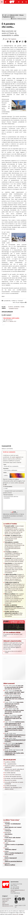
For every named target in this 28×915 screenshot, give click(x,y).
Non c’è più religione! (19, 302)
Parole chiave (5, 899)
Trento (22, 306)
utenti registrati (16, 457)
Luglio (14, 844)
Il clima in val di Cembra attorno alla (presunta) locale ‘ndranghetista (13, 538)
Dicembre (8, 829)
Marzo (13, 860)
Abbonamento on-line (7, 905)
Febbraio (12, 823)
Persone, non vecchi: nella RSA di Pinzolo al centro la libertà (14, 770)
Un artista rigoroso (10, 772)
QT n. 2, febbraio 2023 (11, 15)
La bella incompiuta (10, 785)
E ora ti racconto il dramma (13, 774)
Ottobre (12, 836)
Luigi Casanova (8, 319)
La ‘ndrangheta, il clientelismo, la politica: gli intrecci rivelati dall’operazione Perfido (13, 554)
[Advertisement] (14, 384)
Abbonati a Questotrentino (12, 641)
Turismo (10, 306)
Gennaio (13, 826)
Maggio (14, 853)
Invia (14, 512)
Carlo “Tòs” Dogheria (10, 39)
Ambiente (16, 306)
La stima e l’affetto (10, 762)
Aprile (11, 857)
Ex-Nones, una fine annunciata (13, 778)
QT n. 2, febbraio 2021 (10, 321)
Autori (3, 902)
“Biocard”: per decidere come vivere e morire (13, 788)
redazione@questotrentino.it (18, 890)
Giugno (11, 848)
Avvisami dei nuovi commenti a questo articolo (13, 491)
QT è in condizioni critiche (11, 632)
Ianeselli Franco (13, 308)
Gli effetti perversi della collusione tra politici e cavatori (15, 607)
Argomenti (4, 901)
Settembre (10, 840)
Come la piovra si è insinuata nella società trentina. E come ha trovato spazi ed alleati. (14, 560)
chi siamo (13, 891)
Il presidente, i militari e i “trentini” (13, 300)
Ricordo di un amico (10, 780)
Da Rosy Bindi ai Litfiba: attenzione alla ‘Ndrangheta (13, 614)
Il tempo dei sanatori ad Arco (13, 776)
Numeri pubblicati (6, 898)
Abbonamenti (5, 904)
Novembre (8, 833)
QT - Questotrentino (10, 764)
